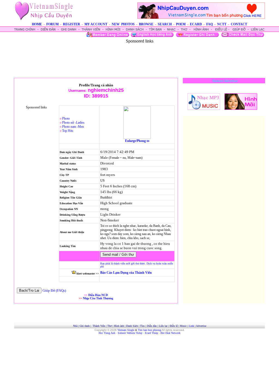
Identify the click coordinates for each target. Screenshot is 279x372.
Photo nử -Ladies (73, 122)
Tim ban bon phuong (149, 329)
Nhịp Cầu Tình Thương (98, 298)
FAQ (209, 24)
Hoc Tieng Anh (107, 332)
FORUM (52, 24)
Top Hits (67, 131)
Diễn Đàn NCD (98, 295)
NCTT (221, 24)
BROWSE (146, 24)
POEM (181, 24)
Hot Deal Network (170, 332)
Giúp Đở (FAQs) (54, 290)
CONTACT (239, 24)
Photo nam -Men (73, 127)
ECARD (196, 24)
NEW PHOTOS (123, 24)
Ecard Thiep (151, 332)
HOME (37, 24)
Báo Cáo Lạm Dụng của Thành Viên (126, 273)
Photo (66, 118)
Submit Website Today (130, 332)
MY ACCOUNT (95, 24)
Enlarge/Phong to (137, 141)
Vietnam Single (125, 329)
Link (191, 325)
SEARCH (165, 24)
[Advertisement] (139, 56)
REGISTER (71, 24)
